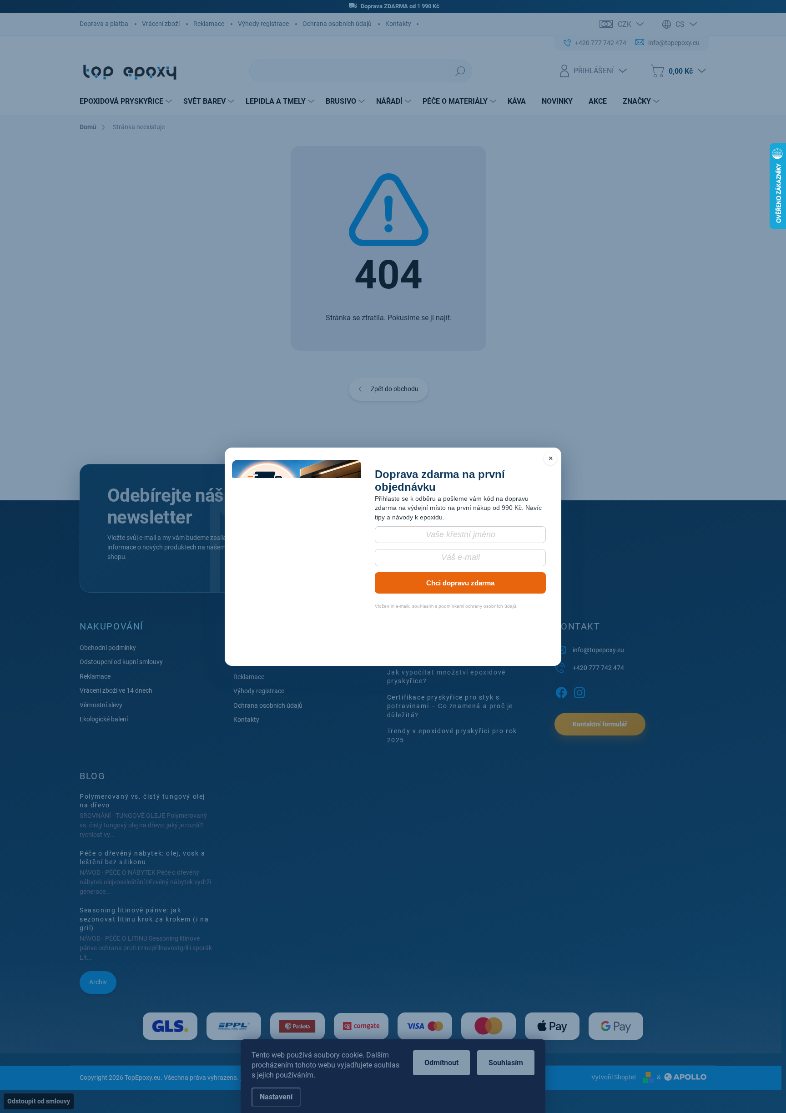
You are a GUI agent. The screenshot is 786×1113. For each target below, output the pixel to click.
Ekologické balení (104, 719)
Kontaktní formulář (600, 724)
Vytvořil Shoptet (613, 1077)
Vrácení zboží (161, 23)
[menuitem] (127, 101)
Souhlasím (506, 1062)
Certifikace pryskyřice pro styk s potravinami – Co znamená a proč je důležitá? (450, 706)
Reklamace (208, 23)
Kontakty (398, 23)
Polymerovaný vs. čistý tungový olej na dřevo (142, 801)
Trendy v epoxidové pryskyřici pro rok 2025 (452, 735)
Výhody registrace (263, 23)
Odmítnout (441, 1062)
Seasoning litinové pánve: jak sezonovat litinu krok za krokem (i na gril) (144, 919)
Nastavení (276, 1097)
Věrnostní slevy (101, 705)
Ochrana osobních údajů (337, 23)
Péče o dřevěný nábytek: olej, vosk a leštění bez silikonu (143, 858)
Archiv (98, 982)
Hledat (460, 71)
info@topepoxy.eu (598, 650)
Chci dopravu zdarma (460, 583)
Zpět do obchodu (394, 389)
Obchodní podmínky (108, 647)
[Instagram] (579, 691)
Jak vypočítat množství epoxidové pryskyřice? (446, 677)
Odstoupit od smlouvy (38, 1101)
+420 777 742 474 (598, 667)
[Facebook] (561, 691)
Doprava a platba (104, 23)
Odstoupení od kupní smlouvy (121, 661)
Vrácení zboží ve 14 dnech (116, 690)
